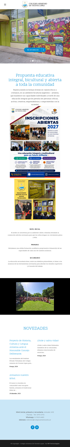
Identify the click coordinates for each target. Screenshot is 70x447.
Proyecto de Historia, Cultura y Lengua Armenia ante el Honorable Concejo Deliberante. (20, 347)
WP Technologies (53, 444)
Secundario (35, 258)
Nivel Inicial (35, 229)
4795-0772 (40, 415)
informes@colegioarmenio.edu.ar (38, 420)
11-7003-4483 (39, 417)
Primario (35, 245)
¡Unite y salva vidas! (48, 340)
